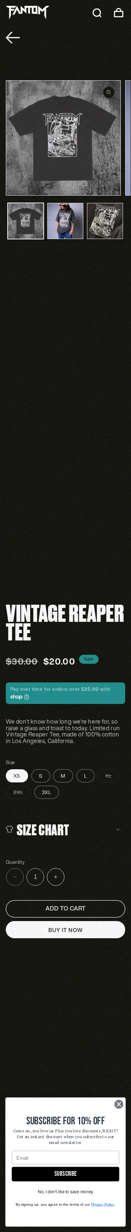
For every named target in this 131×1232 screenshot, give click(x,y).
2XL (22, 793)
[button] (97, 12)
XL (112, 776)
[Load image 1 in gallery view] (26, 221)
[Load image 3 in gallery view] (105, 221)
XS (16, 775)
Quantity (15, 862)
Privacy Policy (102, 1204)
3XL (46, 792)
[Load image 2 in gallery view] (65, 221)
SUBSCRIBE (65, 1174)
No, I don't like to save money (65, 1192)
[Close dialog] (119, 1104)
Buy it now (65, 930)
